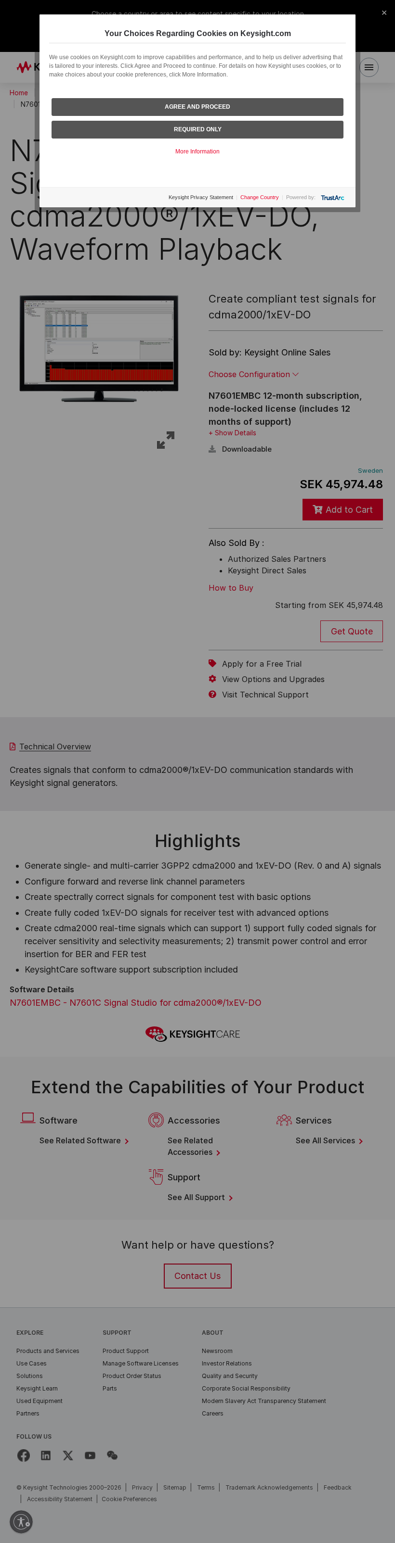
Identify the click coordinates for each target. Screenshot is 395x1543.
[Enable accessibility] (21, 1521)
